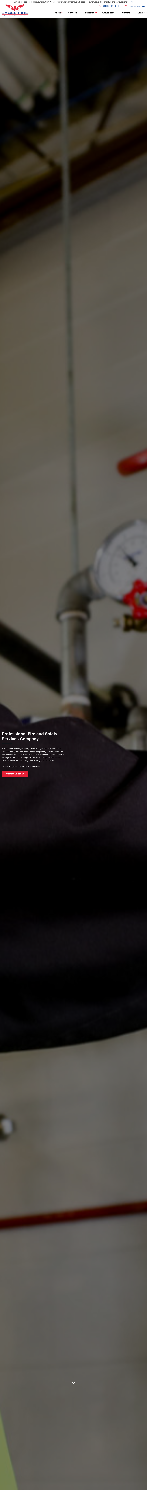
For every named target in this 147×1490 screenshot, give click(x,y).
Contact (141, 13)
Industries (89, 13)
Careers (126, 13)
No (132, 2)
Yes (128, 2)
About (58, 13)
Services (72, 13)
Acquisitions (108, 13)
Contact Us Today (15, 774)
